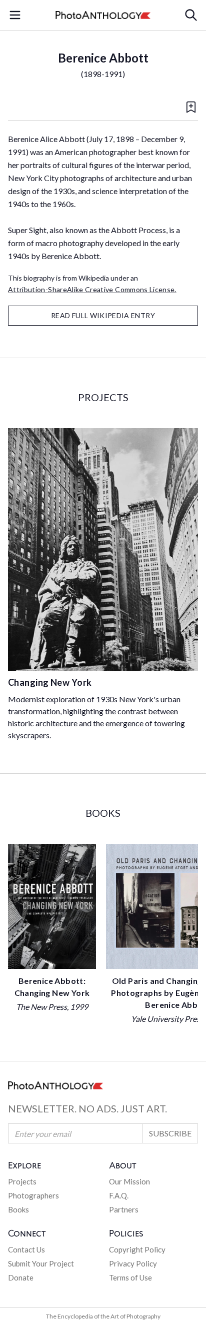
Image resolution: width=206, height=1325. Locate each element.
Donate (21, 1277)
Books (18, 1209)
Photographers (33, 1195)
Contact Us (26, 1249)
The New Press (41, 1006)
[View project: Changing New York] (103, 549)
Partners (123, 1209)
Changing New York (50, 682)
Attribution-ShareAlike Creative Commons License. (92, 289)
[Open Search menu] (191, 15)
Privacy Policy (133, 1263)
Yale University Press (167, 1018)
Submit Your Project (41, 1263)
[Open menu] (15, 15)
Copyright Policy (137, 1249)
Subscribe (170, 1133)
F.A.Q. (118, 1195)
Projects (22, 1181)
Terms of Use (130, 1277)
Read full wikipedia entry (103, 315)
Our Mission (129, 1181)
